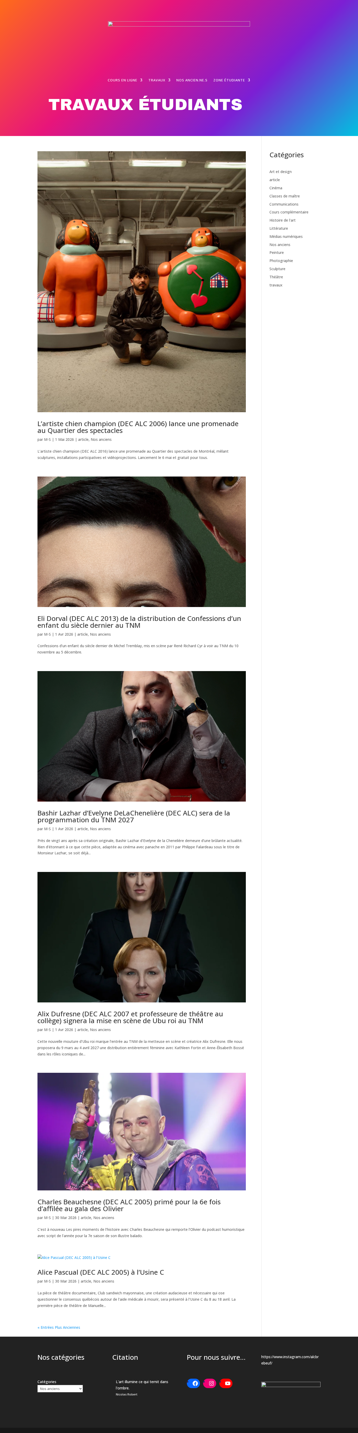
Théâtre (276, 276)
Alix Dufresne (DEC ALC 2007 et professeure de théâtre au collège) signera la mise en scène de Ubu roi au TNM (130, 1017)
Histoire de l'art (282, 220)
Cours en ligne (122, 80)
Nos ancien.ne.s (192, 80)
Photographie (281, 260)
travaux (276, 285)
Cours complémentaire (288, 212)
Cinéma (275, 187)
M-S (47, 439)
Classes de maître (284, 195)
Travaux (156, 80)
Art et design (280, 171)
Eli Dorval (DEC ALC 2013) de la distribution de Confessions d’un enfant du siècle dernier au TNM (139, 622)
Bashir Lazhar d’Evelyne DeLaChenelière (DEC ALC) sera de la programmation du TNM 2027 (133, 816)
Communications (284, 204)
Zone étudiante (229, 80)
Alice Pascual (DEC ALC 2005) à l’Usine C (100, 1272)
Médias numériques (286, 236)
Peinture (276, 252)
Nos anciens (101, 439)
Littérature (278, 228)
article (83, 439)
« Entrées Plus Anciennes (58, 1327)
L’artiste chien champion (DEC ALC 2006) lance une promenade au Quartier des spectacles (137, 427)
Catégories (46, 1381)
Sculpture (277, 268)
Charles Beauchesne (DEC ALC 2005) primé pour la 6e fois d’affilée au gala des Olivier (129, 1205)
